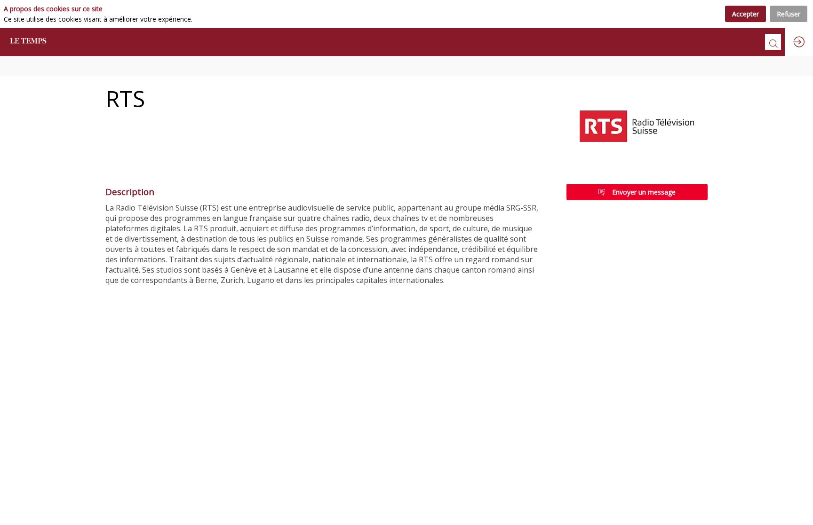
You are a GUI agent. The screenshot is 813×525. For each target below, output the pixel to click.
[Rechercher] (773, 42)
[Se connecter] (799, 42)
